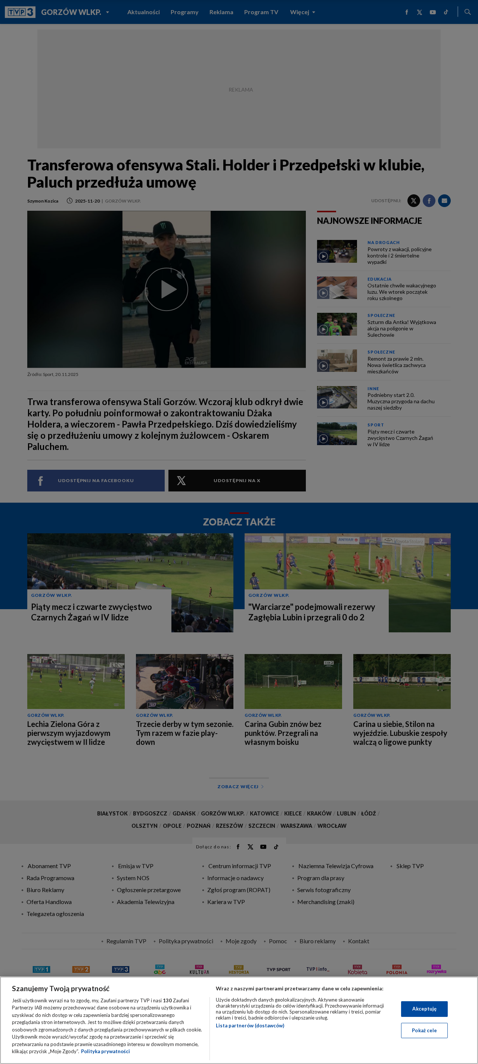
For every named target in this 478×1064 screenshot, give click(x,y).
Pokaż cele (424, 1030)
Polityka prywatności (105, 1051)
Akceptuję (424, 1009)
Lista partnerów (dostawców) (250, 1025)
